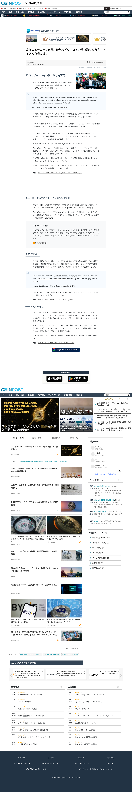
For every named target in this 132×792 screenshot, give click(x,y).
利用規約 (110, 758)
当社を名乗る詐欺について (51, 763)
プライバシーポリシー (81, 763)
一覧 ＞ (128, 399)
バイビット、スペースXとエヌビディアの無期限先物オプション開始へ (28, 621)
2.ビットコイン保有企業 (51, 654)
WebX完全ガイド (115, 8)
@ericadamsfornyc (59, 279)
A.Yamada (31, 62)
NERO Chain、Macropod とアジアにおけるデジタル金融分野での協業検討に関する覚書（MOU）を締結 (71, 673)
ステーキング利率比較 (36, 8)
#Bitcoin (36, 281)
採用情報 (79, 12)
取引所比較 (68, 12)
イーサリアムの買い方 (100, 558)
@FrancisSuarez (44, 279)
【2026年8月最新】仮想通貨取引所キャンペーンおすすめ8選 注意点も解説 (42, 461)
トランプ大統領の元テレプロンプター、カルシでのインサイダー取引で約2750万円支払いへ (28, 539)
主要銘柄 (31, 12)
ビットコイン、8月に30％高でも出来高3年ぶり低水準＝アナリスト (64, 538)
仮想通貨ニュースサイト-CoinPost (70, 778)
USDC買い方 (23, 8)
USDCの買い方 (98, 548)
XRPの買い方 (97, 563)
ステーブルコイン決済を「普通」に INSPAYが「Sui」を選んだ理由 (108, 514)
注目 (88, 62)
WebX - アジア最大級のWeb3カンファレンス (95, 769)
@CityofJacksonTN (61, 276)
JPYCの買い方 (97, 553)
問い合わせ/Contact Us (21, 763)
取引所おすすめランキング (102, 538)
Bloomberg (41, 64)
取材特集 (41, 12)
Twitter (34, 64)
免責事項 (81, 758)
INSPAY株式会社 (100, 512)
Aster (96, 521)
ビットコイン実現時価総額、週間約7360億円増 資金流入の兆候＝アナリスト (64, 621)
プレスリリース (54, 12)
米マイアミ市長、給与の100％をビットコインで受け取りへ (60, 173)
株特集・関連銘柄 (51, 8)
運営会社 (110, 763)
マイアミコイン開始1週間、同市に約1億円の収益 (56, 343)
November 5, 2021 (68, 286)
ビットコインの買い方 (100, 543)
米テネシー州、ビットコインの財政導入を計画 (55, 300)
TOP (3, 12)
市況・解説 (20, 12)
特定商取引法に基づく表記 (36, 769)
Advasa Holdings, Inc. (102, 486)
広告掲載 (21, 758)
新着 (10, 12)
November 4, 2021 (64, 107)
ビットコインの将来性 (9, 8)
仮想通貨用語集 (41, 243)
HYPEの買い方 (98, 568)
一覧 (118, 480)
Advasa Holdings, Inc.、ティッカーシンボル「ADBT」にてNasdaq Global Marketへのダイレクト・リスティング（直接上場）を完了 (107, 490)
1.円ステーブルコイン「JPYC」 (30, 654)
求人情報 (51, 758)
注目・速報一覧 (71, 648)
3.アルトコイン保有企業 (70, 654)
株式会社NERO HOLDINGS (104, 500)
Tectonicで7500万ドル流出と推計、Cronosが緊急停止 (34, 585)
